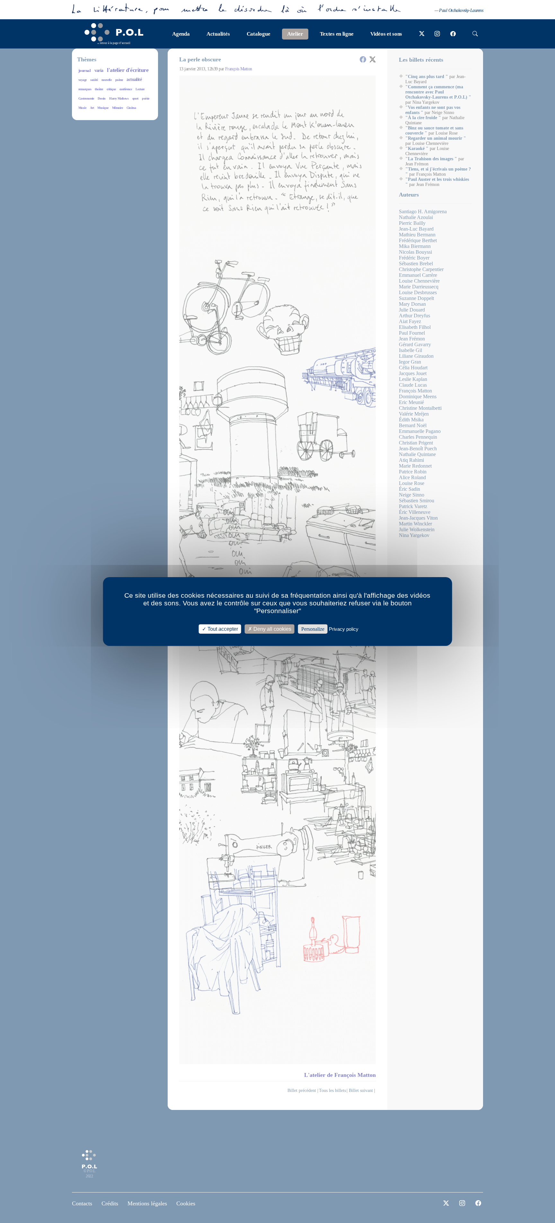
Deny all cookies (271, 629)
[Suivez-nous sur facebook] (453, 34)
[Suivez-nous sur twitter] (422, 34)
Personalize (312, 629)
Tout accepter (222, 629)
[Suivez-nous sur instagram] (437, 34)
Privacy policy (343, 629)
